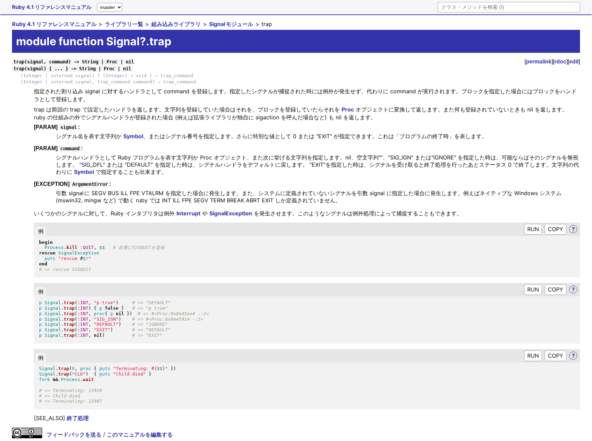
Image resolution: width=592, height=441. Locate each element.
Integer (32, 75)
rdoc (560, 61)
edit (574, 61)
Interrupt (188, 213)
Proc (348, 109)
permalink (539, 61)
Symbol (133, 136)
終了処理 (78, 418)
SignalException (230, 213)
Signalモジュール (231, 24)
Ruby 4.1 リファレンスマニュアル (51, 7)
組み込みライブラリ (176, 24)
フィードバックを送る (74, 434)
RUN (533, 229)
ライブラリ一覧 (124, 24)
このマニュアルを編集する (140, 434)
